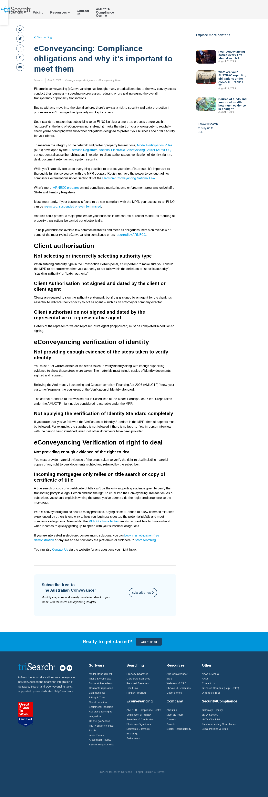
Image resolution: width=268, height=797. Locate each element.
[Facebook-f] (69, 668)
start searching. (146, 540)
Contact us (83, 12)
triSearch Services (120, 771)
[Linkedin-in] (63, 668)
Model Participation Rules (154, 145)
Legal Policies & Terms (150, 771)
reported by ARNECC (131, 234)
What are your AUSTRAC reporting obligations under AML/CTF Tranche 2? (232, 78)
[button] (20, 29)
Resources (58, 12)
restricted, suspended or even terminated (72, 206)
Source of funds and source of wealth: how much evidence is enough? (232, 103)
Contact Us (60, 549)
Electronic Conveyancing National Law (128, 178)
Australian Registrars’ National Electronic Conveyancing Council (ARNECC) (119, 150)
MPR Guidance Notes (103, 521)
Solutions (15, 12)
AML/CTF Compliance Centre (105, 12)
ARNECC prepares (66, 187)
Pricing (38, 12)
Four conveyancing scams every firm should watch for (231, 55)
